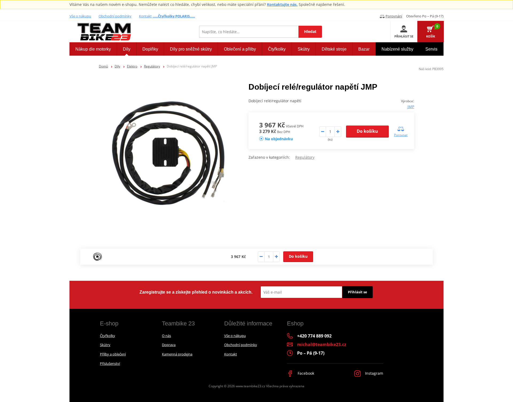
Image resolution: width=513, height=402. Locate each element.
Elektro (132, 66)
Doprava (169, 344)
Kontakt (145, 16)
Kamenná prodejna (177, 354)
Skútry (105, 344)
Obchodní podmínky (115, 16)
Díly (117, 66)
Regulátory (152, 66)
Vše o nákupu (80, 16)
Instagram (373, 373)
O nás (166, 335)
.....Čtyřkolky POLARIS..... (174, 16)
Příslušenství (110, 363)
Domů (103, 66)
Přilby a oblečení (113, 354)
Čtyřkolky (107, 335)
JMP (410, 106)
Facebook (305, 373)
